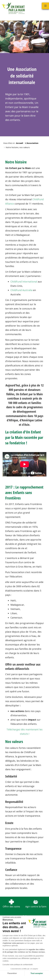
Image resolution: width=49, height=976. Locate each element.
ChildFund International (23, 281)
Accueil (19, 143)
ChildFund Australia (21, 290)
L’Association (31, 143)
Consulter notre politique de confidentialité (18, 964)
